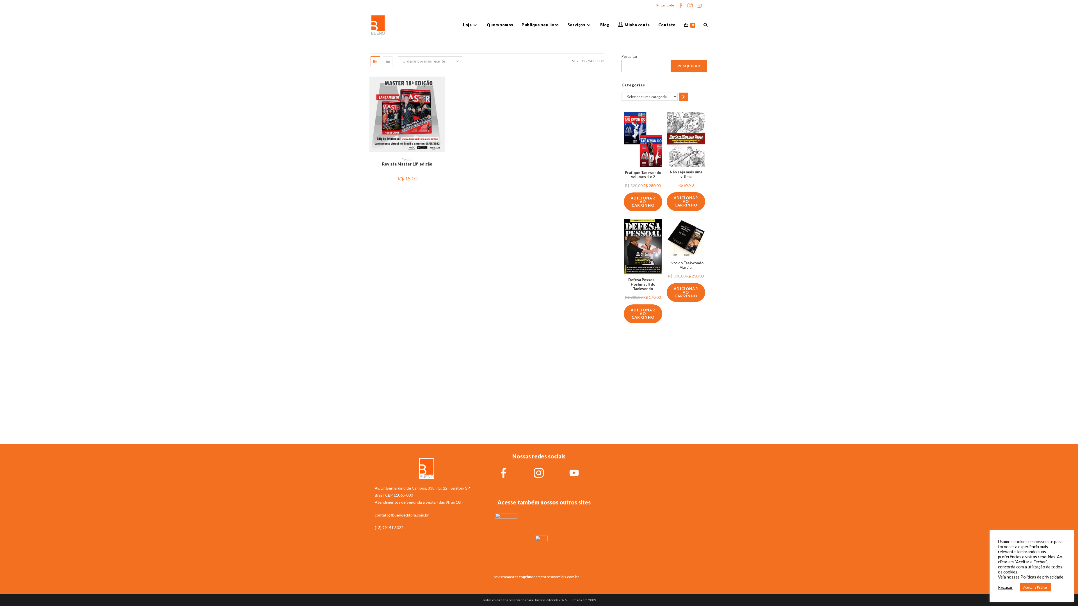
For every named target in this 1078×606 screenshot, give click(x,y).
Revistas (407, 159)
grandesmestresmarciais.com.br (551, 576)
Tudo (599, 61)
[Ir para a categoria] (683, 97)
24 (590, 61)
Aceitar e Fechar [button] (1035, 587)
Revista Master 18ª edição (407, 164)
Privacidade (665, 5)
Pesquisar (630, 56)
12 (583, 61)
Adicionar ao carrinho (643, 202)
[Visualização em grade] (375, 61)
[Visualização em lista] (387, 61)
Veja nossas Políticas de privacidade (1030, 577)
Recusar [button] (1005, 587)
